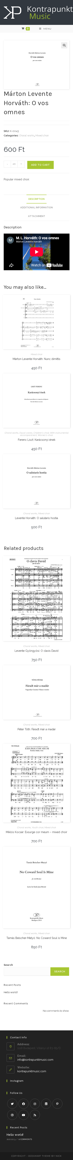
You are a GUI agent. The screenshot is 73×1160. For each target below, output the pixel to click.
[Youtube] (23, 1115)
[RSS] (35, 1115)
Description (36, 199)
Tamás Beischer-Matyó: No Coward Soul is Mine (36, 938)
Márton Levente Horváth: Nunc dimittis (36, 358)
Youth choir (37, 827)
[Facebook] (23, 1104)
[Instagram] (35, 1104)
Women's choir (45, 435)
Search (8, 964)
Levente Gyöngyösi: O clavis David (36, 650)
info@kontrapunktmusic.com (35, 1059)
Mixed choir (42, 135)
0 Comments (25, 1139)
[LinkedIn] (46, 1104)
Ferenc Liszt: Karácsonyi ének (36, 439)
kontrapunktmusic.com (31, 1071)
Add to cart (40, 165)
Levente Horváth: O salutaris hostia (36, 518)
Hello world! (11, 992)
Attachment (36, 216)
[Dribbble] (12, 1115)
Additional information (36, 207)
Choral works (26, 135)
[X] (12, 1104)
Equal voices (26, 432)
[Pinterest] (57, 1104)
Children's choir (41, 432)
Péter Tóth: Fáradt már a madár (37, 729)
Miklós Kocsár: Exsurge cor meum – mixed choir (36, 832)
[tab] (36, 199)
